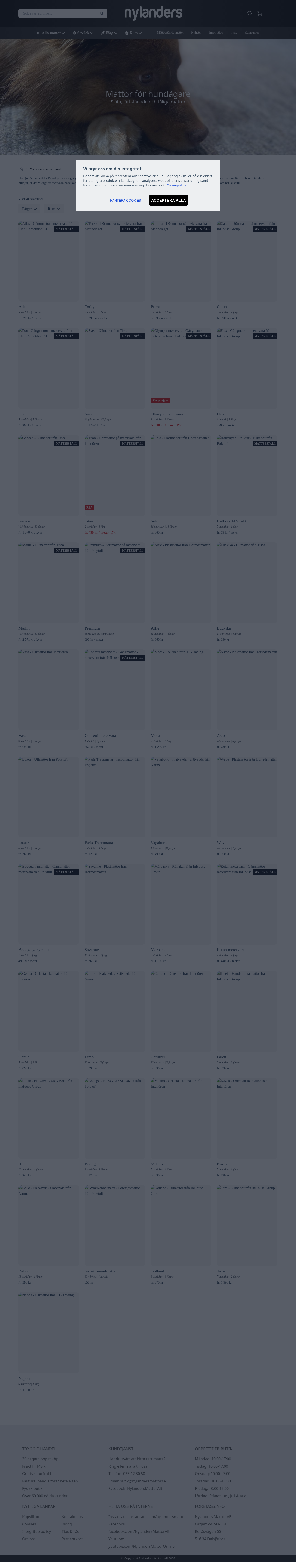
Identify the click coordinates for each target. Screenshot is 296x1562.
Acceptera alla (168, 200)
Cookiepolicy (176, 185)
